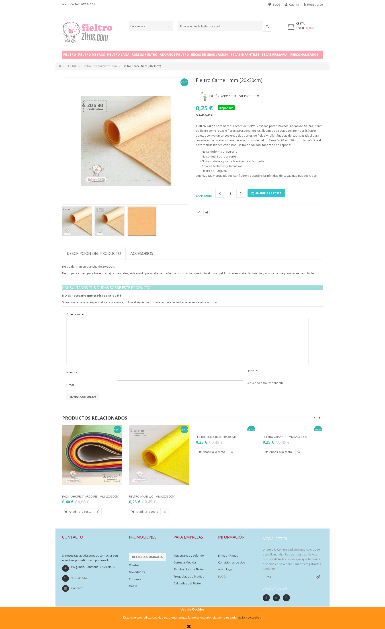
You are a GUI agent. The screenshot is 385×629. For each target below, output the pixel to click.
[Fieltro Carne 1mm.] (77, 221)
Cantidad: (204, 196)
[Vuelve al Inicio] (60, 66)
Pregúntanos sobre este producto (234, 96)
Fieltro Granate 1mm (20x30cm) (285, 437)
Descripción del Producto (94, 253)
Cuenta (294, 4)
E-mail (70, 385)
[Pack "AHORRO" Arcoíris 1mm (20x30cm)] (92, 455)
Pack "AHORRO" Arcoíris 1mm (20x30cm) (90, 496)
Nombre (71, 372)
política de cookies (249, 617)
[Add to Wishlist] (98, 511)
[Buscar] (267, 27)
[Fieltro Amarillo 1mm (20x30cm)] (159, 455)
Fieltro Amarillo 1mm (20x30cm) (152, 496)
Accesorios (141, 253)
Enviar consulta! (83, 397)
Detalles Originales (147, 557)
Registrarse (315, 4)
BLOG (276, 4)
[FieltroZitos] (87, 31)
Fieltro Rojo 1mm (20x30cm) (216, 437)
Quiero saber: (75, 314)
